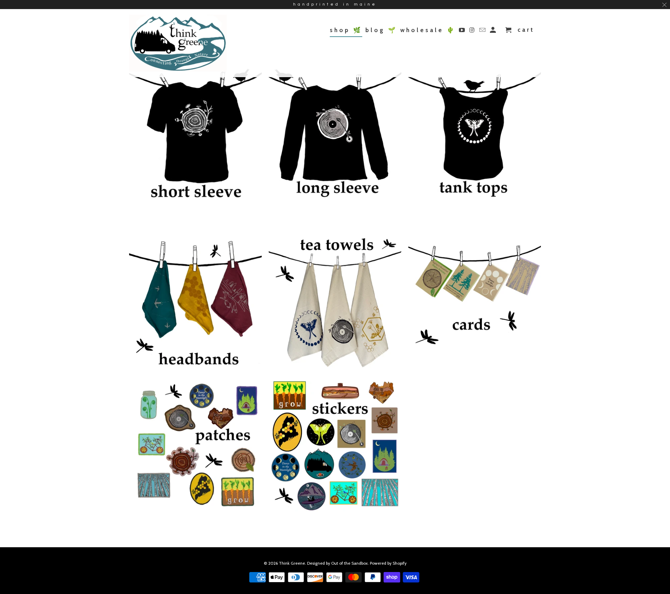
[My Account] (493, 31)
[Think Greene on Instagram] (473, 31)
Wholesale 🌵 (428, 30)
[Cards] (474, 303)
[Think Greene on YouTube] (462, 31)
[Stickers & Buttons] (335, 448)
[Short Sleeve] (195, 136)
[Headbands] (195, 304)
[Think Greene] (178, 43)
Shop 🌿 (346, 30)
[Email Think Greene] (483, 31)
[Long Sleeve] (335, 135)
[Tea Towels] (335, 304)
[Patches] (195, 447)
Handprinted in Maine (335, 4)
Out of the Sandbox (349, 563)
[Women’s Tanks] (474, 135)
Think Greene (292, 563)
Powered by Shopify (388, 563)
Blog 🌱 (381, 30)
